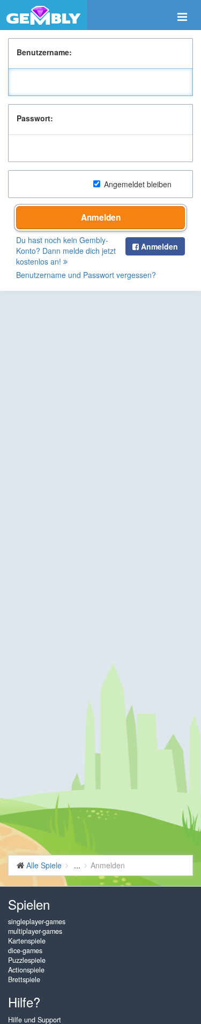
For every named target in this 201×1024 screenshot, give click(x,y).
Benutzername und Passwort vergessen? (86, 274)
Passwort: (35, 118)
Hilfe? (24, 1001)
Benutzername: (44, 52)
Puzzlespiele (27, 960)
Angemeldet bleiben (138, 184)
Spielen (29, 904)
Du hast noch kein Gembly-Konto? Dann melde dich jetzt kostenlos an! (66, 251)
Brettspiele (24, 979)
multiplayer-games (35, 931)
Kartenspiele (27, 941)
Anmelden (101, 217)
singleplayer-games (36, 921)
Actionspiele (26, 970)
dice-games (25, 950)
